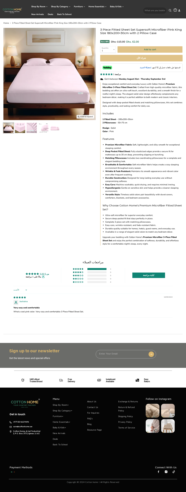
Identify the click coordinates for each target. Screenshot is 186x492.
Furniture (78, 6)
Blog (89, 424)
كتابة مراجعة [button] (148, 275)
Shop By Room (38, 6)
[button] (106, 74)
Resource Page (94, 430)
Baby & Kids (116, 6)
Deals (50, 14)
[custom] (13, 472)
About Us (91, 401)
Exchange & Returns (128, 401)
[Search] (170, 10)
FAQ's (90, 418)
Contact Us (92, 407)
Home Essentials (97, 6)
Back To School (64, 14)
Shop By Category (60, 6)
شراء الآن (141, 58)
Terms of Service (126, 427)
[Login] (179, 11)
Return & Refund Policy (126, 409)
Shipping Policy (125, 416)
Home (6, 23)
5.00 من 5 (44, 274)
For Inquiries (93, 413)
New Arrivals (37, 14)
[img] (19, 297)
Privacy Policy (125, 422)
